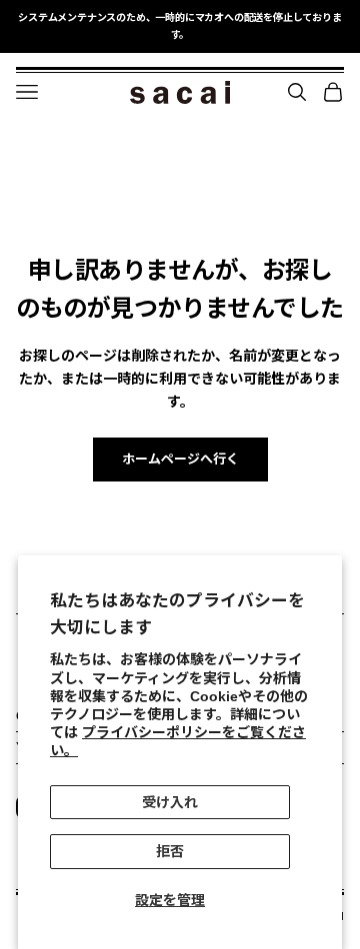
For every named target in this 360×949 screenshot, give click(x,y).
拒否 (170, 851)
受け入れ (170, 802)
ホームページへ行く (180, 459)
